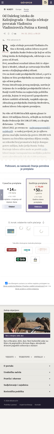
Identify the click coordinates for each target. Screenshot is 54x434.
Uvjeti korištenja (25, 405)
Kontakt (38, 405)
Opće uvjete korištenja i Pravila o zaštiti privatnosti (23, 286)
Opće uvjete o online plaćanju (27, 289)
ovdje (44, 149)
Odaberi (12, 207)
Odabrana (38, 207)
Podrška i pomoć (10, 405)
